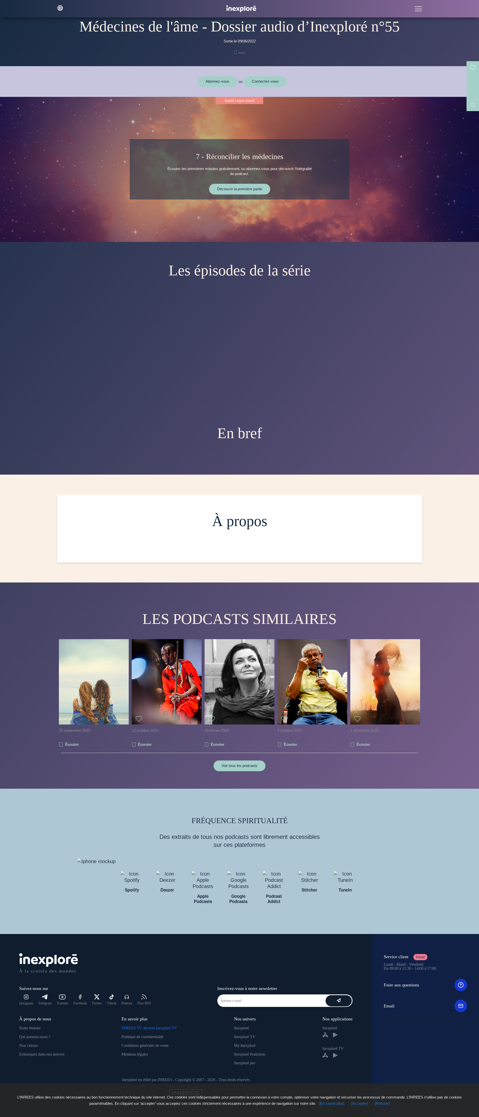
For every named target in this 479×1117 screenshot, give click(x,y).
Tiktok (112, 1003)
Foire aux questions (401, 984)
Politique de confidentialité (142, 1037)
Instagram (26, 1003)
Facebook (80, 1003)
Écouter (72, 744)
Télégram (45, 1003)
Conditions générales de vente (145, 1045)
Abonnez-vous (217, 81)
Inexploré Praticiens (249, 1054)
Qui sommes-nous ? (34, 1037)
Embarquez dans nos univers (41, 1054)
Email (389, 1005)
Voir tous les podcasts (239, 765)
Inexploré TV (244, 1037)
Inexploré (241, 1028)
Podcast (126, 1003)
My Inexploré (244, 1045)
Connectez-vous (265, 81)
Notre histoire (30, 1028)
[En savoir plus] (331, 1103)
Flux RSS (144, 1003)
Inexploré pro (244, 1063)
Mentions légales (134, 1054)
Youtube (62, 1003)
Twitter (97, 1003)
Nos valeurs (28, 1045)
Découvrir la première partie (239, 189)
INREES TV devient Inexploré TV (149, 1028)
